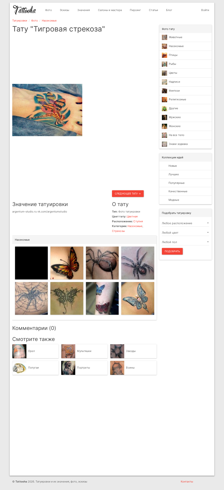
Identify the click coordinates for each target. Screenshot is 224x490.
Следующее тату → (128, 193)
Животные (175, 37)
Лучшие (173, 174)
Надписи (174, 81)
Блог (168, 10)
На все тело (176, 135)
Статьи (153, 10)
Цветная (132, 216)
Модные (173, 199)
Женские (175, 126)
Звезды (131, 351)
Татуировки (19, 20)
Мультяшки (84, 351)
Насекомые (49, 20)
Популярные (176, 183)
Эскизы (64, 10)
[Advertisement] (110, 59)
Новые (172, 165)
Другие (173, 108)
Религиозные (177, 99)
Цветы (173, 72)
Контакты (187, 481)
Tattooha (24, 10)
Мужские (175, 117)
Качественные (177, 191)
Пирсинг (135, 10)
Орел (31, 351)
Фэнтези (174, 90)
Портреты (83, 367)
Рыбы (172, 64)
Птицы (173, 55)
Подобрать (172, 251)
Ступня (138, 221)
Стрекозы (118, 231)
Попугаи (33, 367)
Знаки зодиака (178, 144)
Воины (130, 367)
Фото (48, 10)
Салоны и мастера (109, 10)
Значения (83, 10)
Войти (205, 10)
